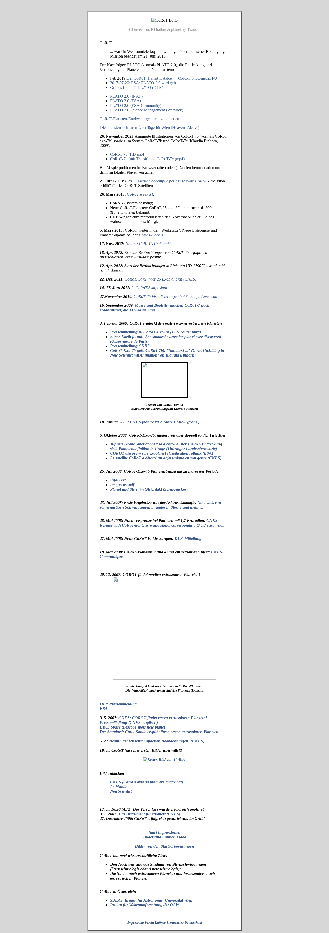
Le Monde (118, 787)
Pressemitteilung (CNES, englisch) (129, 722)
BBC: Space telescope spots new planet (132, 727)
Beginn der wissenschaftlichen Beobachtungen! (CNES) (156, 741)
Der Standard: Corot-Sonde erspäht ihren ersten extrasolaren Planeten (159, 732)
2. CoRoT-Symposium (149, 288)
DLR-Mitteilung (188, 538)
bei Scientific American (175, 296)
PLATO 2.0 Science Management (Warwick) (146, 110)
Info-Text (118, 480)
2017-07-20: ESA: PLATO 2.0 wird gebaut (145, 83)
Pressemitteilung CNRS (130, 346)
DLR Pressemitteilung (118, 704)
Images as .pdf (122, 484)
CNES (115, 782)
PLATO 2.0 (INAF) (126, 96)
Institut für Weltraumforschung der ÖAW (144, 905)
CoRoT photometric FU (197, 78)
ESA (104, 708)
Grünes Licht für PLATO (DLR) (136, 87)
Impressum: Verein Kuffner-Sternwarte (154, 923)
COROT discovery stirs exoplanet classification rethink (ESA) (161, 453)
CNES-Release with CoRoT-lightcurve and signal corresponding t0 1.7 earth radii (162, 522)
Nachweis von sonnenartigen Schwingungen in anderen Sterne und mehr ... (160, 504)
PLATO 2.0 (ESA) (125, 101)
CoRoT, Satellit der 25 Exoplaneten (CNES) (160, 279)
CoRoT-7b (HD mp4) (127, 154)
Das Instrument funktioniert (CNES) (149, 814)
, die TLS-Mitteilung (154, 307)
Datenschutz (193, 923)
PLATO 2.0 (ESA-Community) (135, 105)
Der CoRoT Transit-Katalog (149, 78)
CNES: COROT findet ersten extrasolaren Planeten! (162, 718)
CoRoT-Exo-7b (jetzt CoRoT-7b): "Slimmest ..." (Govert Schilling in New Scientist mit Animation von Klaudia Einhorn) (167, 352)
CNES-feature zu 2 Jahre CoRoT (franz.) (164, 422)
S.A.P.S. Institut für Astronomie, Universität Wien (151, 900)
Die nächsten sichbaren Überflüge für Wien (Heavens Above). (150, 127)
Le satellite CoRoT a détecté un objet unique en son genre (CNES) (165, 458)
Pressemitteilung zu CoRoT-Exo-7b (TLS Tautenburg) (155, 332)
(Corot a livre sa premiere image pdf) (152, 782)
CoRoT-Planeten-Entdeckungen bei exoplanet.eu (139, 119)
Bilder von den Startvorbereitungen (164, 846)
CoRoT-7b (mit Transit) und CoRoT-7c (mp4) (147, 159)
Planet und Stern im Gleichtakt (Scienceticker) (149, 489)
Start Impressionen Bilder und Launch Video (164, 834)
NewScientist (121, 791)
